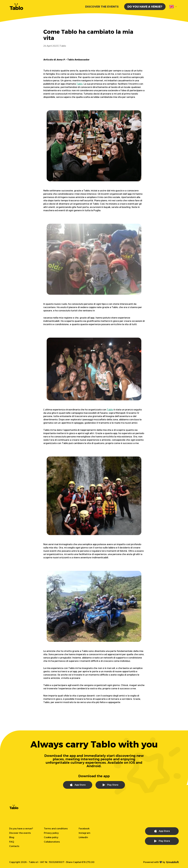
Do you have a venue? (144, 6)
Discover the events (102, 6)
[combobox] (173, 6)
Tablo (79, 84)
